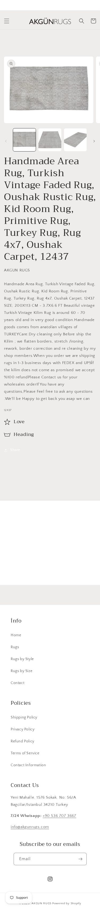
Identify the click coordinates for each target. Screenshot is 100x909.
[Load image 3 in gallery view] (75, 139)
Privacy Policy (22, 729)
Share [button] (15, 450)
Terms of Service (25, 753)
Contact (17, 683)
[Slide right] (94, 141)
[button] (7, 21)
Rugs (15, 647)
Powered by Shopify (66, 903)
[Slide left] (6, 141)
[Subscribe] (83, 568)
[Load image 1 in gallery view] (24, 139)
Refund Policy (22, 741)
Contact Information (28, 765)
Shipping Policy (24, 717)
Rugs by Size (21, 671)
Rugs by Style (22, 659)
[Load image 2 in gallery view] (49, 139)
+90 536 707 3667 (59, 815)
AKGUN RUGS (41, 903)
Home (16, 635)
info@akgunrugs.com (30, 827)
